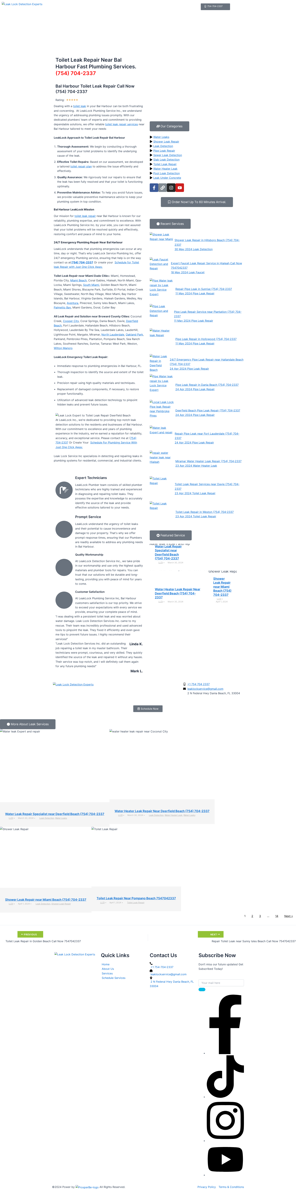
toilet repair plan (81, 166)
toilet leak (79, 106)
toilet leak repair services (121, 124)
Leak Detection (46, 818)
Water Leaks (61, 818)
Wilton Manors (63, 348)
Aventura (72, 303)
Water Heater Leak (173, 815)
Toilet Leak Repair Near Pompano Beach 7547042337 (136, 898)
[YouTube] (225, 1175)
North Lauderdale (112, 334)
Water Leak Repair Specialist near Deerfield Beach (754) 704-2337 (54, 814)
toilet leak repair (85, 216)
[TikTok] (225, 1096)
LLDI (160, 562)
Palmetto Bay (62, 307)
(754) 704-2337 (76, 73)
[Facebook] (225, 1053)
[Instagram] (225, 1140)
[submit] (202, 989)
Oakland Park (134, 334)
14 (276, 916)
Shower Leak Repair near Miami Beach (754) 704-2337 (222, 587)
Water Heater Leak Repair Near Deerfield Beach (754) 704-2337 (177, 593)
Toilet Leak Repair (135, 902)
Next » (288, 916)
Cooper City (71, 321)
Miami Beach (78, 280)
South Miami (91, 285)
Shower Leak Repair (61, 903)
